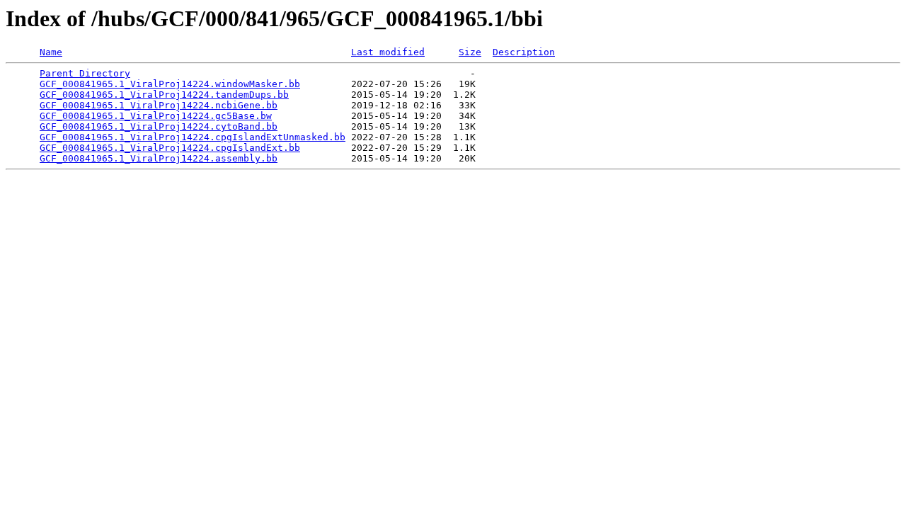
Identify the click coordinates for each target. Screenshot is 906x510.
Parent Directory (85, 73)
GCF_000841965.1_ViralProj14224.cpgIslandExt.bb (170, 147)
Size (470, 52)
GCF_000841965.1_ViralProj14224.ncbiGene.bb (158, 105)
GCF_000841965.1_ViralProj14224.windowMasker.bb (170, 84)
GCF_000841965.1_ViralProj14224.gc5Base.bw (156, 115)
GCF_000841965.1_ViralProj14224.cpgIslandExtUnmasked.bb (192, 137)
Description (524, 52)
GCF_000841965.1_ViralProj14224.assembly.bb (158, 158)
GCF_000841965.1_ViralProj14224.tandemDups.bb (164, 94)
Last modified (388, 52)
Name (51, 52)
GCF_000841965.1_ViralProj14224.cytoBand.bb (158, 126)
